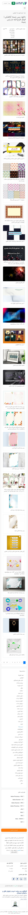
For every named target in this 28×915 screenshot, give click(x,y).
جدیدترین (12, 34)
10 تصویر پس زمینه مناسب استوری (16, 96)
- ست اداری (20, 734)
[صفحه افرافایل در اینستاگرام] (25, 878)
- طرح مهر (21, 739)
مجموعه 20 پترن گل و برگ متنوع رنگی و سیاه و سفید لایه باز (14, 180)
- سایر (22, 783)
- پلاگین (21, 781)
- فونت (21, 724)
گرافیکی (14, 13)
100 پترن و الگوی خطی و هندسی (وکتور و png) (14, 158)
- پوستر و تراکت (19, 683)
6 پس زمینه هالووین (19, 345)
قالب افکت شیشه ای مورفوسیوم (17, 324)
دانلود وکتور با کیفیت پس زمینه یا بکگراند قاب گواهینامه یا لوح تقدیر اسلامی (14, 221)
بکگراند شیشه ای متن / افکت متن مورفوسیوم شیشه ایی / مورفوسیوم (14, 572)
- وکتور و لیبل (20, 716)
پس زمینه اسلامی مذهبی (18, 634)
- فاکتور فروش (20, 732)
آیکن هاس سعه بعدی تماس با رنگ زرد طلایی (14, 551)
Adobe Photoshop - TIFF (16, 806)
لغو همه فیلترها (14, 830)
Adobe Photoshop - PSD (17, 796)
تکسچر (19, 850)
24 (4, 662)
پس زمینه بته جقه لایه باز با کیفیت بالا (16, 593)
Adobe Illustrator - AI (18, 799)
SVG (22, 815)
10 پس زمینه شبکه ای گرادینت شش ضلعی (15, 241)
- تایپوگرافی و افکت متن (18, 752)
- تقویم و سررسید (19, 701)
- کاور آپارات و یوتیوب (18, 742)
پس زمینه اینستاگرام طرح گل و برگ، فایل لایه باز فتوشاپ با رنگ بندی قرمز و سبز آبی (14, 428)
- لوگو (22, 688)
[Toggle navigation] (24, 8)
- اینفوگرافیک (20, 729)
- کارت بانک (20, 721)
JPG (22, 809)
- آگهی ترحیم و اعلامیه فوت (17, 745)
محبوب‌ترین (12, 29)
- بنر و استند (20, 693)
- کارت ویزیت (20, 685)
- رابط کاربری (20, 711)
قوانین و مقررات (9, 866)
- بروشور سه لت (19, 703)
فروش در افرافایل (23, 866)
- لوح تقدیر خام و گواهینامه (17, 747)
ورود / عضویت (7, 3)
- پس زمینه (20, 727)
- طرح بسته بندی (19, 763)
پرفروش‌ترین (11, 30)
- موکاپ (21, 691)
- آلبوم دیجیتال (20, 757)
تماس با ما (10, 871)
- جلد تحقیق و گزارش (18, 765)
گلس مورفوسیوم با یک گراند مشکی (16, 386)
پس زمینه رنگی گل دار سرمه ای (17, 510)
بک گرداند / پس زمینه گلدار (18, 469)
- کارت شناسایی (19, 706)
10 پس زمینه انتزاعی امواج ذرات (17, 303)
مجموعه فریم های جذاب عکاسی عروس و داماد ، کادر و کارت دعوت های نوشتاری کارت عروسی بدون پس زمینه (14, 490)
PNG (21, 812)
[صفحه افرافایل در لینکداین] (21, 878)
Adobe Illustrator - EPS (17, 803)
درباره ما (11, 868)
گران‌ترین (12, 37)
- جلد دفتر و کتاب (19, 775)
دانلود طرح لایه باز (20, 117)
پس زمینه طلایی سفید (19, 531)
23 (7, 662)
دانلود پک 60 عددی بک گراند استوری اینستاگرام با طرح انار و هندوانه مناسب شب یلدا (14, 262)
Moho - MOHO (19, 819)
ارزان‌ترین (12, 35)
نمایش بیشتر (14, 852)
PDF (22, 822)
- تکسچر (21, 719)
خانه (25, 13)
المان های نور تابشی (20, 282)
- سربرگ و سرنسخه (19, 737)
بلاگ (26, 871)
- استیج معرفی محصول (18, 760)
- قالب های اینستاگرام (18, 680)
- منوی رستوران (20, 696)
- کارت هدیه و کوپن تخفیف (17, 750)
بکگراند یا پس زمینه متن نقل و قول (16, 655)
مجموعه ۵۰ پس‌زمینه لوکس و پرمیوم (16, 138)
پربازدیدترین (11, 32)
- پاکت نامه (20, 768)
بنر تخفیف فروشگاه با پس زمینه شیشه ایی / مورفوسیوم (14, 614)
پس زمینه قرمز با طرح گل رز (18, 448)
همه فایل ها (20, 13)
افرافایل (14, 911)
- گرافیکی (22, 678)
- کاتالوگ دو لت (19, 698)
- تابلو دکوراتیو (20, 770)
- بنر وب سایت (20, 709)
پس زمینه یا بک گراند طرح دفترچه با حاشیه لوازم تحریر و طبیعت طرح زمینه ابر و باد (14, 407)
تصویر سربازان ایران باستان (18, 365)
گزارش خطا (24, 868)
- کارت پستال (20, 714)
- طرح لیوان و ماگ (19, 773)
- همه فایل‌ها (21, 675)
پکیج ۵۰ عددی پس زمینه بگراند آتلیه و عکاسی (14, 55)
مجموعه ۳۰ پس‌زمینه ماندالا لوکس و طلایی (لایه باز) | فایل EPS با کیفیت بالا (14, 76)
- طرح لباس (20, 778)
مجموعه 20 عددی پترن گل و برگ (17, 200)
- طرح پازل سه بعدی (18, 755)
